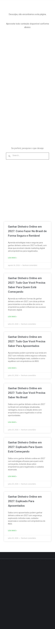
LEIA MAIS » (12, 258)
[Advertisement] (27, 60)
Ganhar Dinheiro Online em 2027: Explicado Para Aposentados (25, 501)
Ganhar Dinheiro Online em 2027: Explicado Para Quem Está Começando (25, 447)
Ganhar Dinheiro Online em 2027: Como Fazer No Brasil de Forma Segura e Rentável (27, 231)
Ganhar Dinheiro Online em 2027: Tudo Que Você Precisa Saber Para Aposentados (26, 341)
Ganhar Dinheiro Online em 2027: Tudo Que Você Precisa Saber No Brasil (26, 393)
